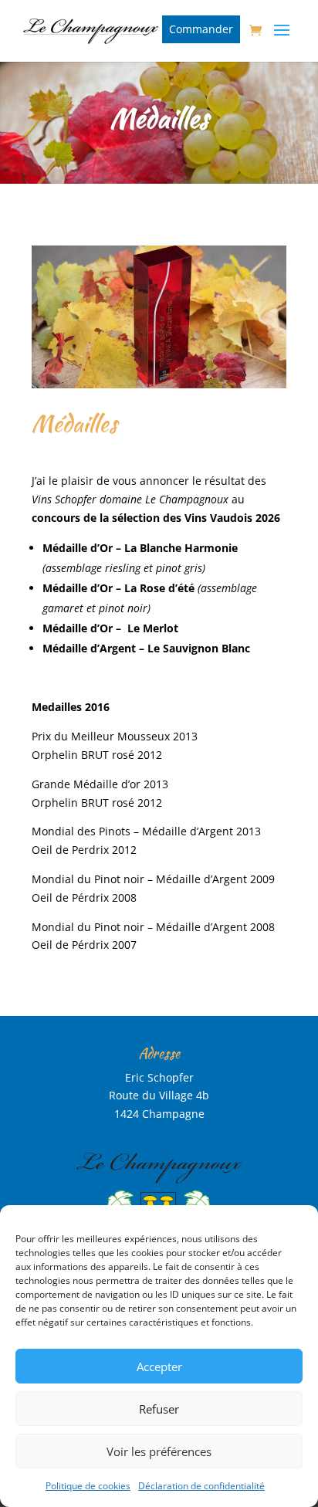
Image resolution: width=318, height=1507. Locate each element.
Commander (201, 29)
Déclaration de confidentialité (201, 1485)
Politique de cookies (88, 1485)
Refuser (159, 1409)
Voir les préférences (159, 1451)
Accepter (159, 1366)
